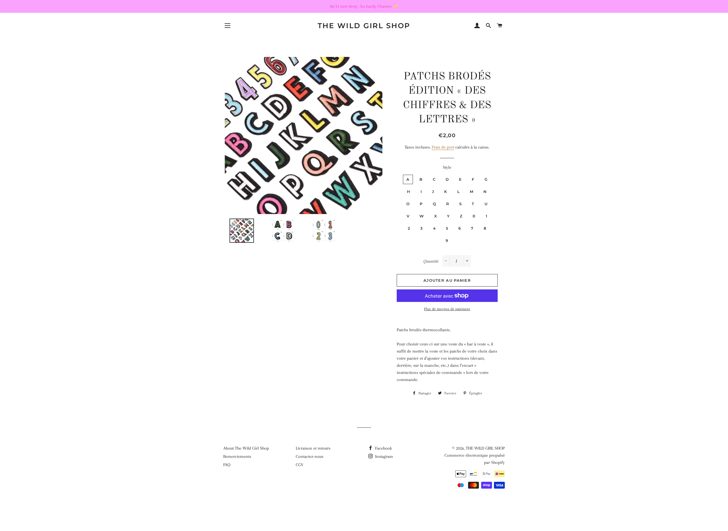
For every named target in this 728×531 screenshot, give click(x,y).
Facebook (383, 448)
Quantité (430, 261)
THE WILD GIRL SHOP (364, 25)
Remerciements (237, 456)
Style (447, 167)
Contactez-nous (309, 456)
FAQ (226, 464)
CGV (299, 464)
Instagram (383, 456)
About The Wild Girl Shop (246, 448)
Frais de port (443, 147)
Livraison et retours (313, 448)
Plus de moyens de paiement (447, 309)
